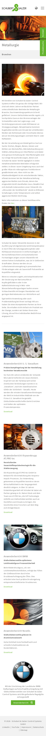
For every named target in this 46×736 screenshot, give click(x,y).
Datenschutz (38, 727)
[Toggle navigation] (5, 2)
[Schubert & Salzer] (14, 7)
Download (8, 411)
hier (12, 203)
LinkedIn (6, 727)
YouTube (15, 727)
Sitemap (23, 730)
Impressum (26, 727)
